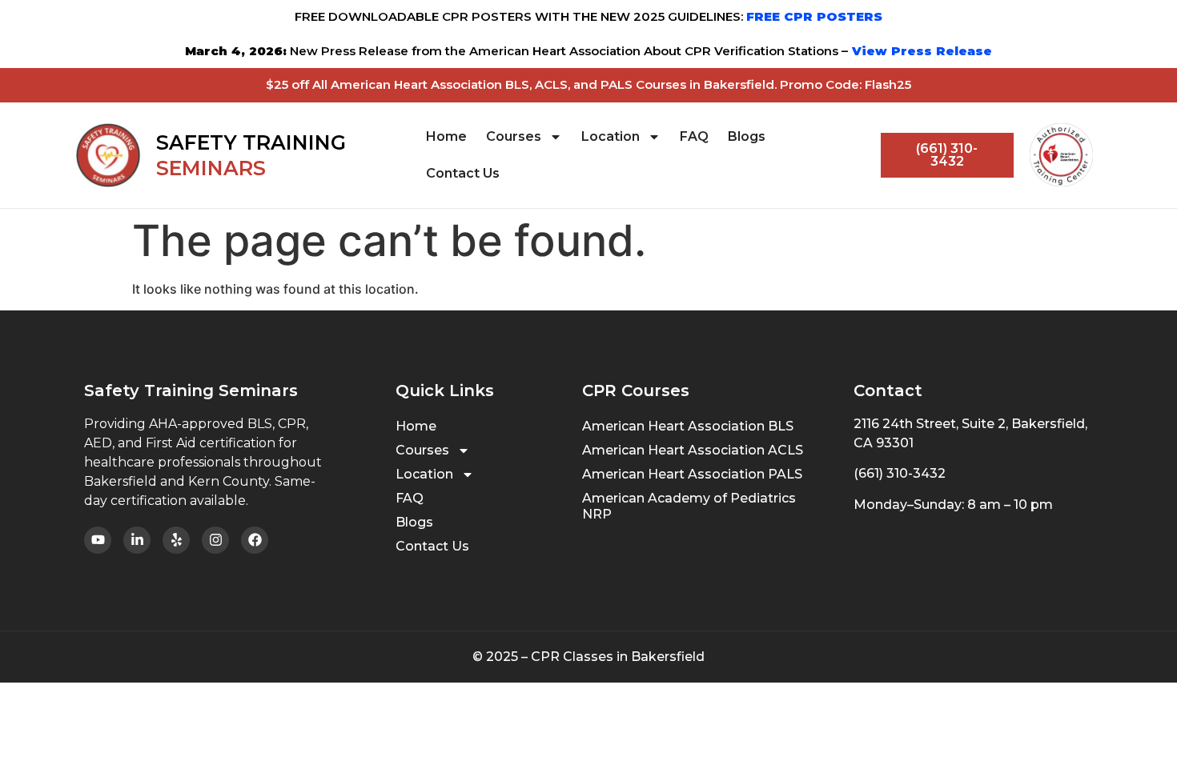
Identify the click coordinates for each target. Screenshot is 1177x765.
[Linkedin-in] (137, 540)
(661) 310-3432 (900, 473)
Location (610, 136)
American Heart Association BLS (687, 426)
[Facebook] (254, 540)
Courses (513, 136)
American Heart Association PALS (692, 474)
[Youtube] (97, 540)
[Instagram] (215, 540)
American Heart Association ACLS (692, 450)
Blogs (746, 136)
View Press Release (920, 50)
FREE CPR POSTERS (814, 16)
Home (446, 136)
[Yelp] (176, 540)
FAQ (694, 136)
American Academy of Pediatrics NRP (689, 506)
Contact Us (463, 173)
